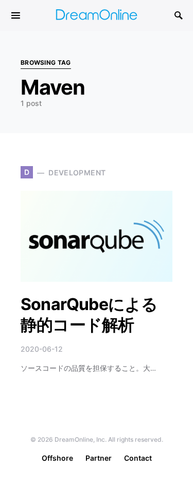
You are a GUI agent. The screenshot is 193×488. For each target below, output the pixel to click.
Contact (138, 458)
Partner (98, 458)
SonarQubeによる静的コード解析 (89, 314)
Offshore (57, 458)
